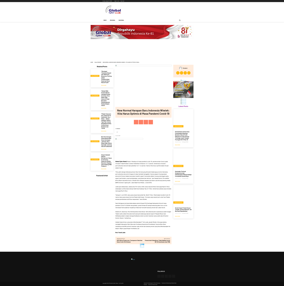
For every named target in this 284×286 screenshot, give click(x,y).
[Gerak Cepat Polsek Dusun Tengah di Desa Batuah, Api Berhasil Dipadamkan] (183, 195)
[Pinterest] (146, 122)
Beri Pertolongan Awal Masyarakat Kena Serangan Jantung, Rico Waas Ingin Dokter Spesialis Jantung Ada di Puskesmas (106, 141)
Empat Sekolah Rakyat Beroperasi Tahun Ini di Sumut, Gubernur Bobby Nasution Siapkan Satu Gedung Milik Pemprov (106, 160)
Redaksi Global (178, 141)
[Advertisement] (142, 50)
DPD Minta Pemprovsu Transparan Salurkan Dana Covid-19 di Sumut (129, 241)
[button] (179, 20)
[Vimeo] (178, 1)
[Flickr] (166, 276)
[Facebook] (172, 1)
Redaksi (118, 128)
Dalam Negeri (98, 62)
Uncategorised (178, 126)
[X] (176, 1)
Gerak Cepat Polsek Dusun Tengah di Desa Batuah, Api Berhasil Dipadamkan (183, 209)
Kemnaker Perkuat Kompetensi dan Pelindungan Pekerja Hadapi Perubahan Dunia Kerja (183, 174)
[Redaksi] (181, 68)
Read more (103, 85)
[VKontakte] (173, 276)
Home (92, 62)
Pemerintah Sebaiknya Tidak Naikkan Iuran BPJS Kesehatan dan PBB (157, 241)
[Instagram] (174, 1)
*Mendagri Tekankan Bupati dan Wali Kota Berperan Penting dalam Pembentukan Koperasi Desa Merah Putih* (106, 76)
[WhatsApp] (151, 122)
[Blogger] (159, 276)
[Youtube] (180, 1)
